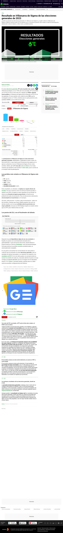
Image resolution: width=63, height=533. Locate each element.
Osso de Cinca (27, 268)
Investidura (24, 9)
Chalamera (26, 131)
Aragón (9, 108)
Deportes (18, 6)
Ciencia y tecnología (38, 6)
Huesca (5, 266)
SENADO (32, 102)
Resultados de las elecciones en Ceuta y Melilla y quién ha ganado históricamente (51, 92)
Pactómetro (17, 9)
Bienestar (45, 6)
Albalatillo (26, 128)
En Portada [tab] (54, 86)
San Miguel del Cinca (14, 131)
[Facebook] (31, 85)
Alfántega (32, 268)
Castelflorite (13, 128)
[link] (12, 523)
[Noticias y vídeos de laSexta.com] (7, 4)
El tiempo (50, 6)
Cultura (31, 6)
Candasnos (36, 270)
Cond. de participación (41, 529)
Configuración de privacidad (50, 529)
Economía (23, 6)
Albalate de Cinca (5, 131)
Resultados (31, 9)
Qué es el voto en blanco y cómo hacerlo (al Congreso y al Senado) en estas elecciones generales (51, 107)
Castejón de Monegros (26, 270)
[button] (2, 1)
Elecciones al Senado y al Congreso (50, 104)
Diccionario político (17, 509)
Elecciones (3, 408)
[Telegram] (37, 85)
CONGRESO (18, 102)
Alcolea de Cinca (20, 128)
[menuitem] (39, 3)
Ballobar (35, 268)
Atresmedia (5, 529)
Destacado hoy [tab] (45, 86)
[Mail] (37, 88)
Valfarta (5, 270)
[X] (28, 85)
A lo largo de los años (49, 90)
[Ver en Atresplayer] (56, 3)
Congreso (4, 108)
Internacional (13, 6)
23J (46, 96)
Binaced (20, 270)
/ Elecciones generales (13, 403)
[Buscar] (62, 3)
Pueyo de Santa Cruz (14, 270)
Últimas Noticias (37, 509)
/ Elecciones (7, 403)
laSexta (3, 403)
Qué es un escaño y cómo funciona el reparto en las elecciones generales (51, 99)
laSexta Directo (27, 509)
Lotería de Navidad (47, 509)
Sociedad (27, 6)
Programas (3, 6)
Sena (3, 128)
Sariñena (21, 131)
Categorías (3, 507)
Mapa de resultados (40, 9)
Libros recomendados (6, 509)
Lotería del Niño (57, 509)
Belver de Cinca (33, 131)
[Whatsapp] (34, 85)
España (7, 6)
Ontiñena (7, 128)
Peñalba (31, 270)
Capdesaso (9, 270)
